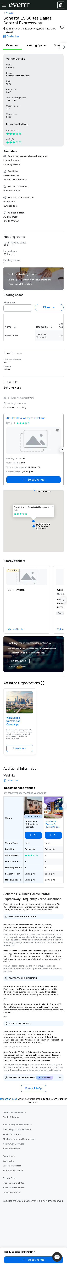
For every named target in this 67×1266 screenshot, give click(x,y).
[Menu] (4, 5)
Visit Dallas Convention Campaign (13, 721)
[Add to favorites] (62, 27)
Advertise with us (11, 1192)
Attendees (9, 302)
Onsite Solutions (11, 1117)
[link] (26, 577)
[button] (28, 307)
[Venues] (60, 5)
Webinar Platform (11, 1148)
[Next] (63, 46)
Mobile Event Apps (12, 1134)
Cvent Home (9, 1156)
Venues (9, 13)
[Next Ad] (62, 449)
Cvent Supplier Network (14, 1112)
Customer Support (12, 1166)
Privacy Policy (9, 1178)
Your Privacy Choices (13, 1170)
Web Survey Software (13, 1144)
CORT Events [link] (16, 589)
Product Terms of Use (13, 1183)
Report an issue (8, 1099)
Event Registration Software (17, 1129)
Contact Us (8, 1161)
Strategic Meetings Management (19, 1139)
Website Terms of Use (13, 1188)
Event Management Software (17, 1124)
